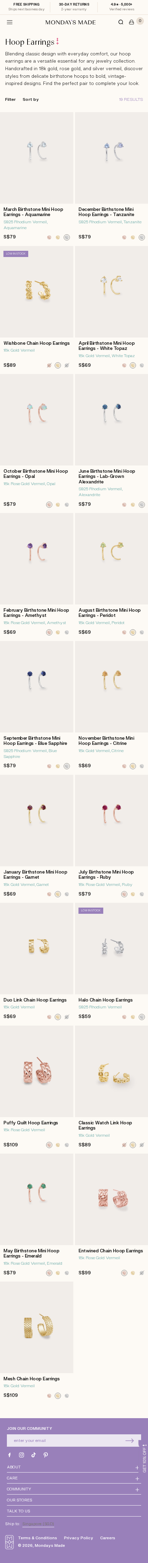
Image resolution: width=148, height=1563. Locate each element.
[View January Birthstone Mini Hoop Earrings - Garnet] (36, 838)
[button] (9, 22)
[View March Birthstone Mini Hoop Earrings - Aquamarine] (36, 178)
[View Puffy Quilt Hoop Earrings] (36, 1089)
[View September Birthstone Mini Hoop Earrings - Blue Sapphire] (36, 707)
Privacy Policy (78, 1538)
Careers (107, 1538)
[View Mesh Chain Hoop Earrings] (36, 1342)
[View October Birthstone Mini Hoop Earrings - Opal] (36, 443)
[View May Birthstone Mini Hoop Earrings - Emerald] (36, 1217)
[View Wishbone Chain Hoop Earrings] (36, 309)
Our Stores (19, 1500)
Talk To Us (18, 1511)
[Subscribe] (129, 1440)
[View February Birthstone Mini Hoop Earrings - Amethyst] (36, 576)
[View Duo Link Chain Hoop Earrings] (36, 963)
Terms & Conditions (37, 1538)
